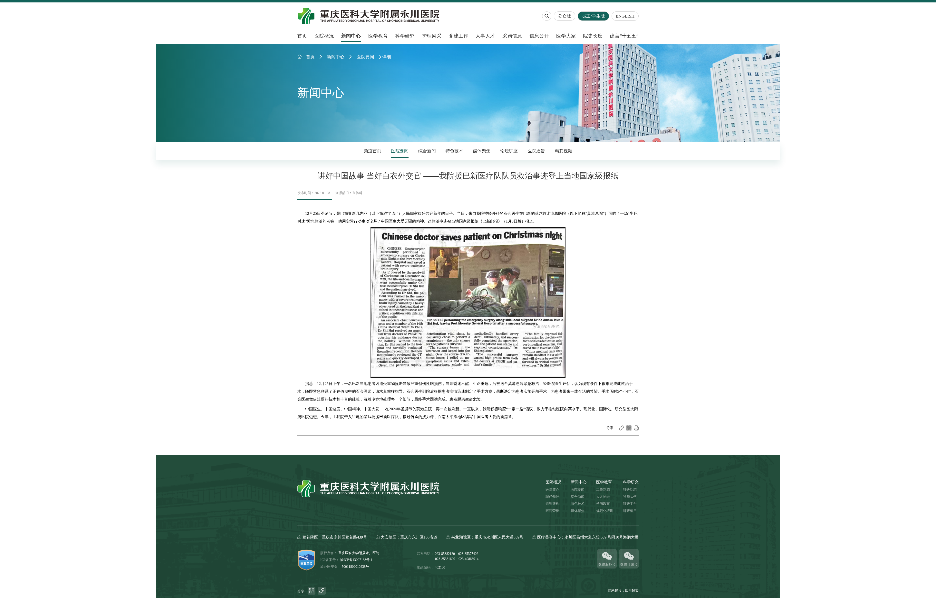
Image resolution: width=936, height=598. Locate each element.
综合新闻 (427, 150)
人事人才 (485, 36)
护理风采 (431, 36)
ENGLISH (625, 16)
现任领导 (552, 497)
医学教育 (378, 36)
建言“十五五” (624, 36)
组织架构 (552, 504)
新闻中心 (351, 36)
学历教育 (603, 504)
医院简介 (552, 489)
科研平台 (630, 504)
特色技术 (454, 150)
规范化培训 (604, 511)
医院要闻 (365, 56)
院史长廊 (593, 36)
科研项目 (630, 511)
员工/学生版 (593, 16)
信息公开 (539, 36)
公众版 (564, 16)
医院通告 (536, 150)
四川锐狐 (632, 590)
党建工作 (458, 36)
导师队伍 (630, 497)
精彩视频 (563, 150)
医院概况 (324, 36)
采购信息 (512, 36)
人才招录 (603, 497)
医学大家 (566, 36)
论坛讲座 (509, 150)
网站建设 (615, 590)
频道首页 (372, 150)
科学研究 (405, 36)
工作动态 (603, 489)
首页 (302, 36)
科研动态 (630, 489)
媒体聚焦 (481, 150)
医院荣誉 (552, 511)
